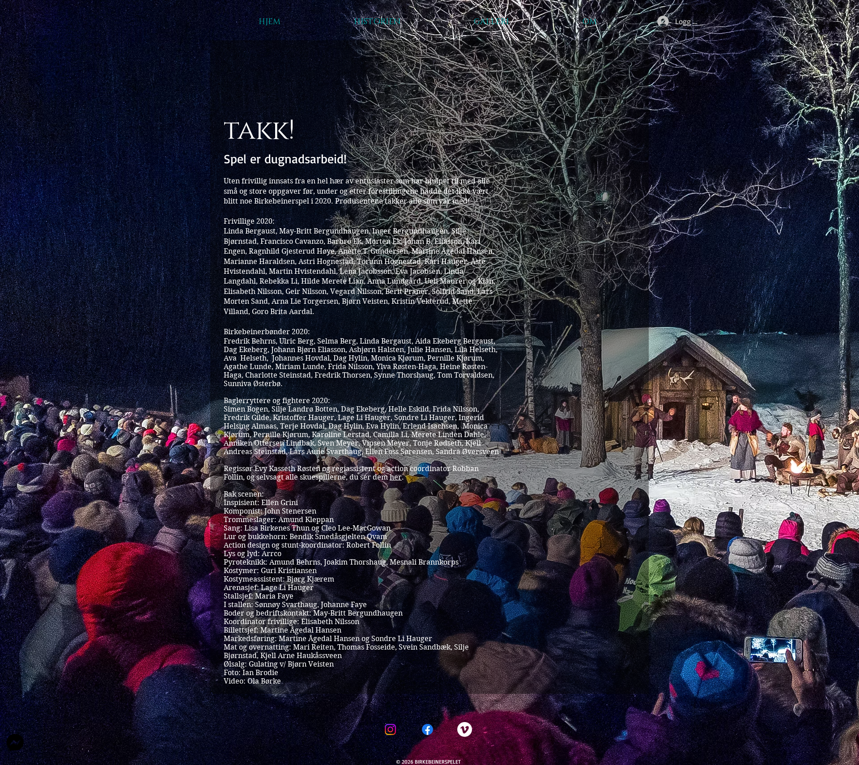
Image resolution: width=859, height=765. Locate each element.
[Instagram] (390, 729)
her (396, 477)
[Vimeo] (464, 729)
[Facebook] (427, 729)
